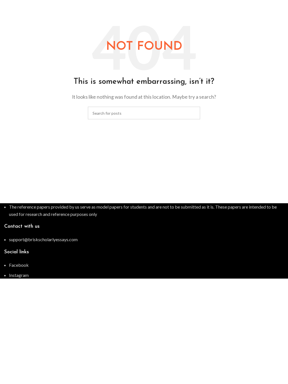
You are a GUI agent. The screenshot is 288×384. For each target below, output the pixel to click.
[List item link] (144, 239)
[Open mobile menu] (281, 5)
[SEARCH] (193, 113)
